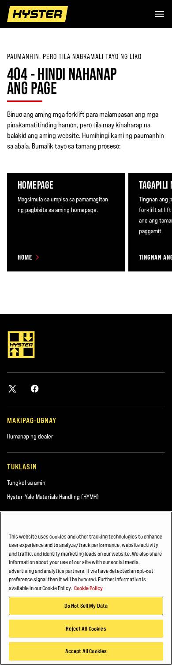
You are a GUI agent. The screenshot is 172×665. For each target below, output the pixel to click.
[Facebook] (35, 388)
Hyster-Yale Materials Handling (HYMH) (53, 496)
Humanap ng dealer (30, 436)
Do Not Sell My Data (86, 605)
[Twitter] (12, 388)
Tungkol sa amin (26, 482)
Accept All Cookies (86, 650)
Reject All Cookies (86, 628)
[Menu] (159, 14)
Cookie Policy (88, 587)
